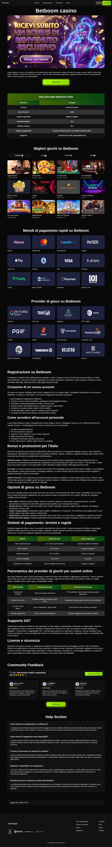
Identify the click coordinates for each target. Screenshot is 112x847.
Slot (91, 155)
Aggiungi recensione (93, 674)
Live (42, 155)
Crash (67, 155)
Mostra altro (56, 704)
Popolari (18, 155)
